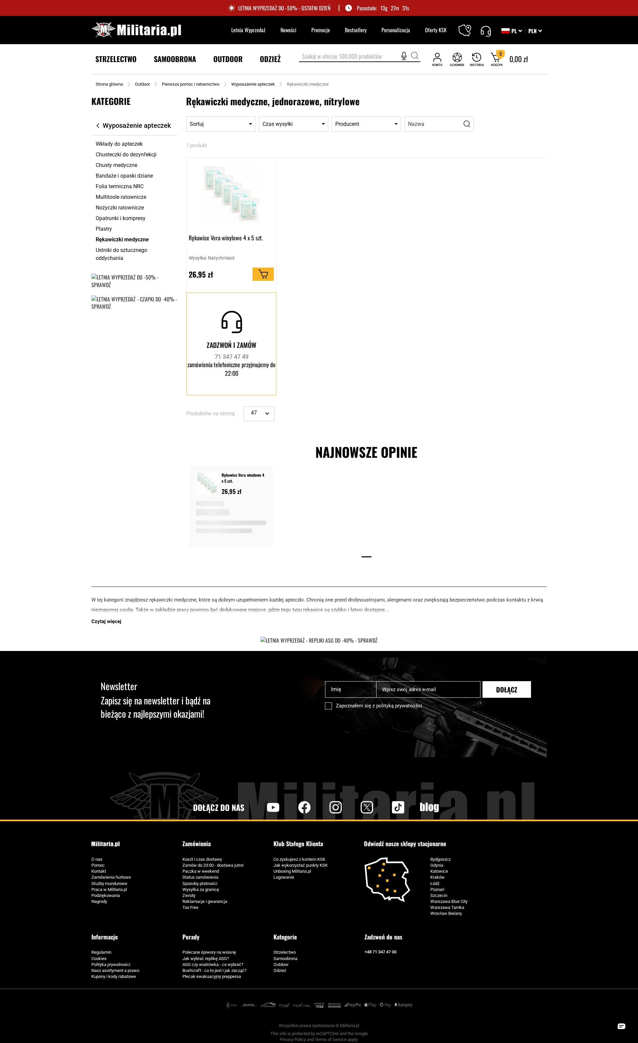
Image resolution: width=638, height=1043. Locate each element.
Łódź (434, 883)
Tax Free (190, 907)
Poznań (437, 889)
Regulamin (101, 952)
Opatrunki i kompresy (121, 218)
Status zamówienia (200, 877)
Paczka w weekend (200, 871)
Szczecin (438, 895)
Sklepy (469, 26)
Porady (190, 936)
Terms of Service (331, 1039)
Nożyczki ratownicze (120, 207)
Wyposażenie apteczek (253, 84)
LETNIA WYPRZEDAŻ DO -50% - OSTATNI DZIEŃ (284, 8)
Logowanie (283, 877)
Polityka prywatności (110, 964)
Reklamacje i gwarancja (204, 901)
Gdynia (436, 865)
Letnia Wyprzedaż (248, 30)
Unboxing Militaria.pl (292, 871)
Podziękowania (105, 895)
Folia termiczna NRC (120, 186)
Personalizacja (395, 30)
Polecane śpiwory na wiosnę (209, 952)
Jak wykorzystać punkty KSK (300, 865)
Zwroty (188, 895)
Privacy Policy (293, 1039)
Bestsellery (356, 30)
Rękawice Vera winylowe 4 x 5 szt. (226, 238)
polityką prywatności (399, 706)
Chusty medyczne (116, 165)
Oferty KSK (436, 30)
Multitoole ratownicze (121, 197)
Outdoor (142, 84)
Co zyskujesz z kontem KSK (299, 859)
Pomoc (98, 865)
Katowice (439, 871)
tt (387, 807)
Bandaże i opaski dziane (124, 176)
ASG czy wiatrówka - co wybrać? (212, 964)
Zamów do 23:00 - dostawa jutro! (213, 865)
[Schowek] (457, 59)
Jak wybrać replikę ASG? (205, 958)
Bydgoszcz (440, 859)
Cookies (99, 958)
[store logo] (136, 30)
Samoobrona (285, 958)
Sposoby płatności (199, 883)
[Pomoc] (485, 30)
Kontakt (98, 871)
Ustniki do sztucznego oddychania (121, 254)
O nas (96, 859)
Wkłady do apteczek (119, 144)
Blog (429, 807)
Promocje (320, 30)
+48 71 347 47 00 (380, 951)
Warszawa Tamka (447, 907)
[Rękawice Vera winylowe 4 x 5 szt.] (207, 484)
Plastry (104, 229)
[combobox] (359, 56)
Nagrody (99, 901)
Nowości (288, 30)
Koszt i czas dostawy (202, 859)
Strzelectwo (284, 952)
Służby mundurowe (109, 883)
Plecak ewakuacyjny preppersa (211, 976)
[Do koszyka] (263, 274)
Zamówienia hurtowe (111, 877)
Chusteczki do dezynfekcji (126, 154)
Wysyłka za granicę (200, 889)
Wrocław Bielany (446, 913)
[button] (535, 31)
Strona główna (109, 84)
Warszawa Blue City (449, 901)
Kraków (437, 877)
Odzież (279, 970)
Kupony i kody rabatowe (113, 976)
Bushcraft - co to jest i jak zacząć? (214, 970)
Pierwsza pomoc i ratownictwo (190, 84)
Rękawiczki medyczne (122, 239)
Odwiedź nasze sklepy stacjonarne (405, 844)
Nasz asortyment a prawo (115, 970)
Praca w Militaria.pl (109, 889)
